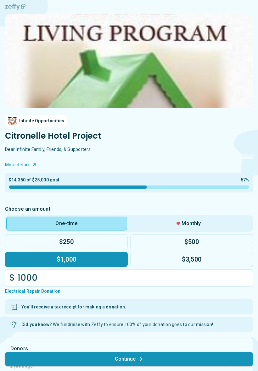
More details (18, 164)
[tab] (66, 223)
